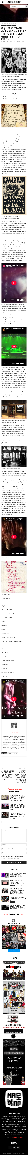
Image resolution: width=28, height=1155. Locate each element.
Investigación (7, 23)
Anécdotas (13, 876)
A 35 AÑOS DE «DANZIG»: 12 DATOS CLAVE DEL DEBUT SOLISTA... (18, 906)
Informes (13, 25)
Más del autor (14, 791)
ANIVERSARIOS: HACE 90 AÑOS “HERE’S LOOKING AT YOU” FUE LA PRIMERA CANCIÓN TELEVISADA (17, 797)
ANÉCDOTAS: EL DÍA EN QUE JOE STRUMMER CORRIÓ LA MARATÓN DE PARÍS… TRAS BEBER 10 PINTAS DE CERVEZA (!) (7, 775)
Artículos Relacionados (14, 789)
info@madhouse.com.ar (17, 1137)
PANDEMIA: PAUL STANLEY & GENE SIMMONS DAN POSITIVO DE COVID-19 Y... (18, 898)
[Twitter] (18, 1147)
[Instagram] (14, 1147)
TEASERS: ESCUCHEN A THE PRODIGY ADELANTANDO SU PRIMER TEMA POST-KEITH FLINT (17, 882)
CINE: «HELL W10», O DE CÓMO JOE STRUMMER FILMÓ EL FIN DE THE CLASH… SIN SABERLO (18, 815)
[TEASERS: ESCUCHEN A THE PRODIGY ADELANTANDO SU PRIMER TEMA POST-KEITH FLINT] (5, 882)
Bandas (12, 893)
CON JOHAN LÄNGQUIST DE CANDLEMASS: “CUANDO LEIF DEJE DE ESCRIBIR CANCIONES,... (17, 890)
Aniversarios (14, 23)
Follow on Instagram (14, 950)
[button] (6, 929)
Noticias (12, 885)
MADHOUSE (5, 41)
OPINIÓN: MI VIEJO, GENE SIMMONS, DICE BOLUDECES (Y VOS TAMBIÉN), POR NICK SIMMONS (17, 806)
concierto (10, 753)
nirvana (15, 753)
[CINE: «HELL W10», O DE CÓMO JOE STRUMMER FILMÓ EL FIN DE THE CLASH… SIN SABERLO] (5, 815)
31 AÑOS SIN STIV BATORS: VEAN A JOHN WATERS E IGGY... (18, 874)
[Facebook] (10, 1147)
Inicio (2, 23)
